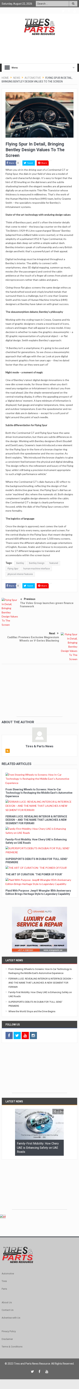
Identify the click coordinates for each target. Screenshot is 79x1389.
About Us (7, 1302)
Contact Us (7, 1310)
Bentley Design (36, 563)
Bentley (20, 563)
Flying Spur (13, 568)
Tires (4, 1281)
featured (53, 563)
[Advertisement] (39, 694)
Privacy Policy (9, 1331)
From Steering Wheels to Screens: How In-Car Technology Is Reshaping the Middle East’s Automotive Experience (39, 793)
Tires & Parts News (39, 746)
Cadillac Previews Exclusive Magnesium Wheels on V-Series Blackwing (33, 639)
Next (52, 633)
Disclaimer (7, 1339)
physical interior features (20, 574)
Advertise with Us (11, 1317)
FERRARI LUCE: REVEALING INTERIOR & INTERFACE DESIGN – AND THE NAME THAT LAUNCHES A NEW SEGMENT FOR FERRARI (36, 820)
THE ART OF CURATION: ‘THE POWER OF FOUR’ (34, 874)
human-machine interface (36, 568)
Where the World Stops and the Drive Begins (31, 1011)
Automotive (8, 1273)
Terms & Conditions (12, 1346)
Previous (29, 599)
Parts (4, 1288)
